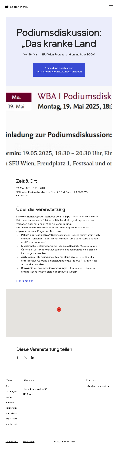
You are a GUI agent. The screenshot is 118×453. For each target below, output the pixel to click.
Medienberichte (12, 424)
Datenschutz (12, 441)
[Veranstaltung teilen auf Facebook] (17, 357)
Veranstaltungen (12, 407)
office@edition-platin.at (98, 386)
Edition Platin (19, 7)
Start (8, 386)
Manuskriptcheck (12, 413)
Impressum (11, 418)
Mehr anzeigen (24, 280)
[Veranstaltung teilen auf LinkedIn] (32, 357)
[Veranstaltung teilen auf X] (25, 357)
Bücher (9, 397)
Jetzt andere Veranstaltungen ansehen (59, 71)
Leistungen (11, 391)
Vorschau (10, 402)
